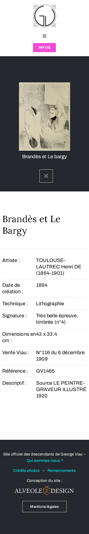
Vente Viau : (15, 352)
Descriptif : (14, 383)
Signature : (14, 315)
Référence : (15, 371)
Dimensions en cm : (19, 337)
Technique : (15, 303)
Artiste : (11, 260)
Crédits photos (27, 470)
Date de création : (13, 288)
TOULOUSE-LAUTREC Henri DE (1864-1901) (58, 267)
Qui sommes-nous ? (45, 460)
